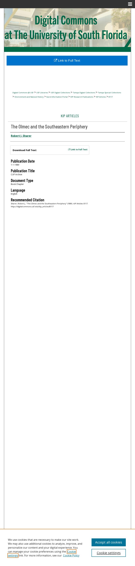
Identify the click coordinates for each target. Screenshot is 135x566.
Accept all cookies (108, 542)
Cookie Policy (71, 555)
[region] (67, 547)
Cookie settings (109, 553)
